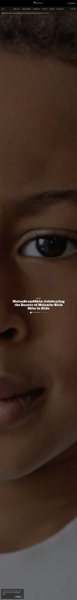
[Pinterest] (72, 3)
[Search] (74, 9)
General (38, 298)
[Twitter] (70, 3)
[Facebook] (68, 3)
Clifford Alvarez (36, 312)
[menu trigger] (4, 9)
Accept (18, 596)
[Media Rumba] (38, 3)
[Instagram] (74, 3)
